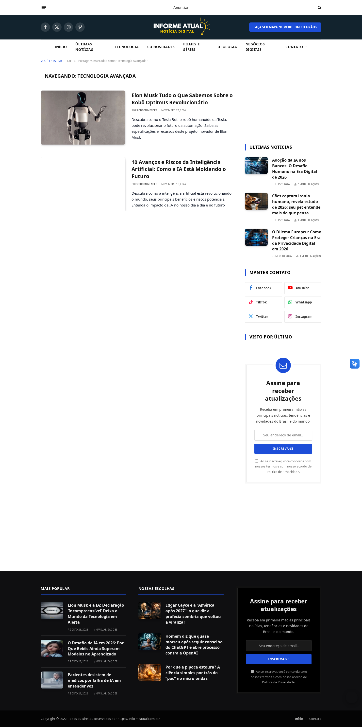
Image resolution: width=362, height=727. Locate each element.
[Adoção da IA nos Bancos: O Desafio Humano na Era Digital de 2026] (256, 165)
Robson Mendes (147, 110)
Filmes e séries (191, 47)
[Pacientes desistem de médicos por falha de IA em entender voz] (52, 680)
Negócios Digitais (255, 47)
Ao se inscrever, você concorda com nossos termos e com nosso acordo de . (283, 466)
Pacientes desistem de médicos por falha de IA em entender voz (94, 680)
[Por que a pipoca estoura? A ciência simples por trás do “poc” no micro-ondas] (149, 672)
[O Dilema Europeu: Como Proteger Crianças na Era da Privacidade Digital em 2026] (256, 237)
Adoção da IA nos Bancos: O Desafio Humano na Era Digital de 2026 (294, 168)
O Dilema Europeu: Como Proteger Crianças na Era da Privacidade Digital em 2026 (296, 240)
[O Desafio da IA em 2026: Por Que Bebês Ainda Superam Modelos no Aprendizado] (52, 648)
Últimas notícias (84, 47)
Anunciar (181, 7)
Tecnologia (127, 46)
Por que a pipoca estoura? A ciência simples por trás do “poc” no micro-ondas (192, 672)
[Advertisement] (283, 102)
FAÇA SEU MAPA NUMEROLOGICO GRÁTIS (285, 27)
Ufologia (227, 46)
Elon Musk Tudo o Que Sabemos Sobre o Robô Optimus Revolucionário (182, 99)
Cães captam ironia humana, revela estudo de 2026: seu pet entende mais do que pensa (296, 204)
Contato (294, 46)
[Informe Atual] (181, 27)
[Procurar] (319, 7)
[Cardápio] (44, 7)
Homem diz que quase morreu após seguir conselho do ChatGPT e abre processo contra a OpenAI (194, 645)
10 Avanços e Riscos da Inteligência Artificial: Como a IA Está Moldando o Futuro (179, 169)
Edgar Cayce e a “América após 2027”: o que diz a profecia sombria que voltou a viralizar (193, 613)
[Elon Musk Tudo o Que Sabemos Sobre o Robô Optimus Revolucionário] (83, 117)
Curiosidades (161, 46)
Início (61, 46)
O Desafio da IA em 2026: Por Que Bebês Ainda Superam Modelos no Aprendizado (96, 648)
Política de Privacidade (283, 472)
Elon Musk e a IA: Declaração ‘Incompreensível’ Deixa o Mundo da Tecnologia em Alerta (96, 613)
